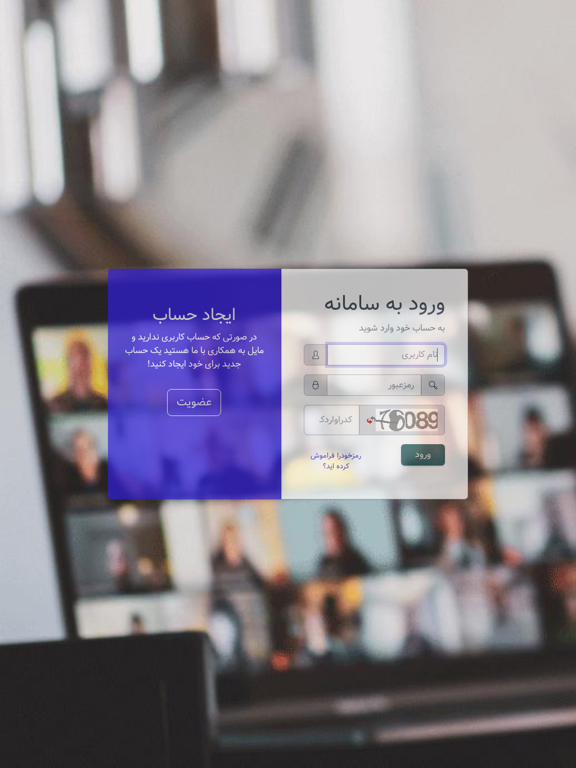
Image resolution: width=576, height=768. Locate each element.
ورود (423, 455)
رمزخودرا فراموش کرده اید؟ (335, 461)
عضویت (194, 402)
